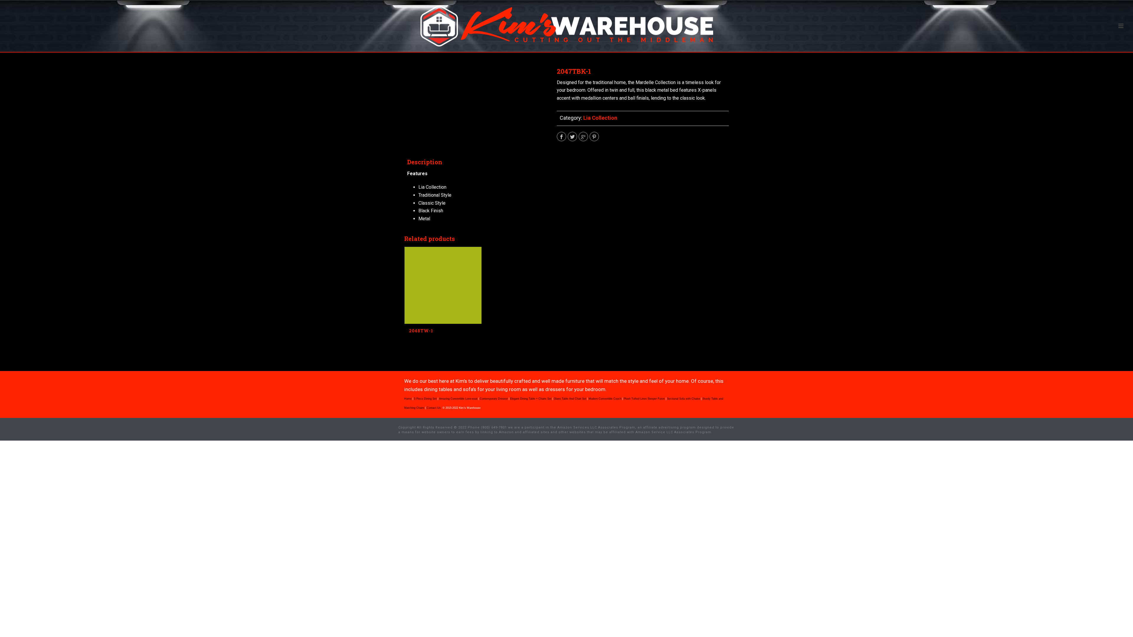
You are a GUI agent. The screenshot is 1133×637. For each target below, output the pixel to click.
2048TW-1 (421, 331)
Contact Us (434, 407)
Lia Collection (600, 118)
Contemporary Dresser (494, 398)
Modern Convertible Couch (605, 398)
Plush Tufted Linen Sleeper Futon (644, 398)
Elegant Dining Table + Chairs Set (530, 398)
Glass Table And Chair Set (570, 398)
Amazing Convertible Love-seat (458, 398)
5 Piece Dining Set (425, 398)
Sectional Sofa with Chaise (683, 398)
